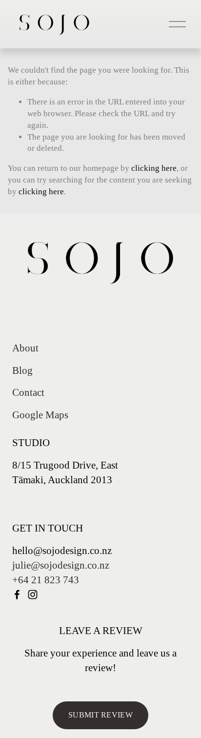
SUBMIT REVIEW (100, 715)
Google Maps (40, 415)
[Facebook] (17, 594)
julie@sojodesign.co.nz (60, 565)
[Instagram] (33, 594)
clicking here (154, 168)
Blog (22, 370)
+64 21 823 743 (45, 580)
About (25, 348)
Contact (28, 392)
